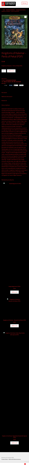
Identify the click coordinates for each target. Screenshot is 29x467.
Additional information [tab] (7, 96)
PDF (12, 81)
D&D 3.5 (5, 81)
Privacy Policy (5, 459)
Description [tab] (4, 92)
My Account (5, 464)
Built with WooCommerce (15, 459)
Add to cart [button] (14, 292)
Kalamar (9, 81)
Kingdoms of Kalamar (10, 9)
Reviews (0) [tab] (4, 100)
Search (14, 464)
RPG (14, 81)
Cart (22, 463)
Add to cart (11, 70)
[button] (25, 17)
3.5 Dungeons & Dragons (20, 9)
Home (4, 9)
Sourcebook (18, 81)
